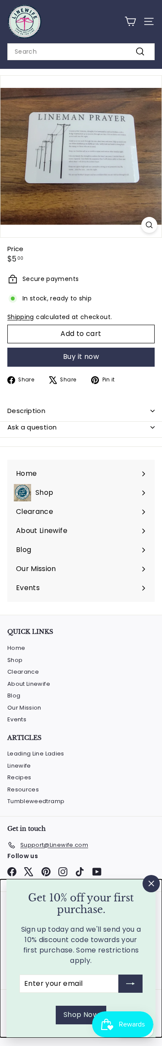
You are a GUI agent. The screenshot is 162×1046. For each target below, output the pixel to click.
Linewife (19, 766)
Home (16, 648)
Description (26, 410)
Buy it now (81, 357)
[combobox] (81, 51)
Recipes (19, 777)
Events (16, 719)
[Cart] (130, 21)
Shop (14, 660)
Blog (13, 695)
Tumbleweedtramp (35, 801)
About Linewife (28, 684)
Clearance (23, 672)
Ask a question (32, 427)
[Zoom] (149, 225)
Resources (23, 789)
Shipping (20, 317)
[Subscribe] (130, 984)
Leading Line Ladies (35, 753)
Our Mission (24, 708)
